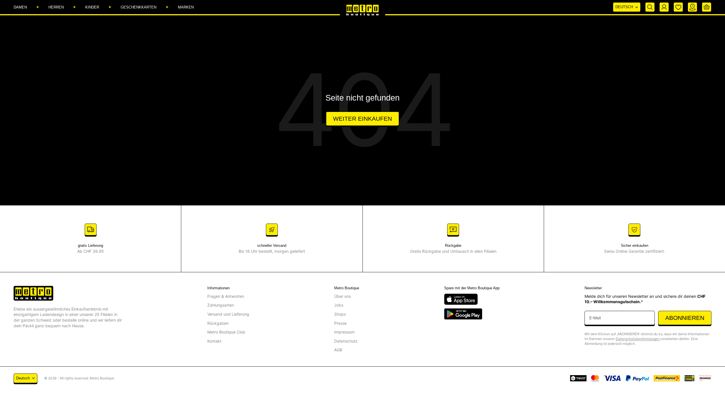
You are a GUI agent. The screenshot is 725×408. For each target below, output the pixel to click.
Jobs (338, 305)
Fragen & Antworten (225, 296)
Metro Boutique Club (226, 332)
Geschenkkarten (138, 7)
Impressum (344, 332)
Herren (56, 7)
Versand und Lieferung (228, 314)
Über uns (342, 296)
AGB (338, 349)
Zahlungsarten (220, 305)
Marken (186, 7)
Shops (340, 314)
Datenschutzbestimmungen (638, 339)
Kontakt (214, 341)
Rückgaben (218, 323)
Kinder (92, 7)
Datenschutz (346, 341)
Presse (340, 323)
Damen (20, 7)
